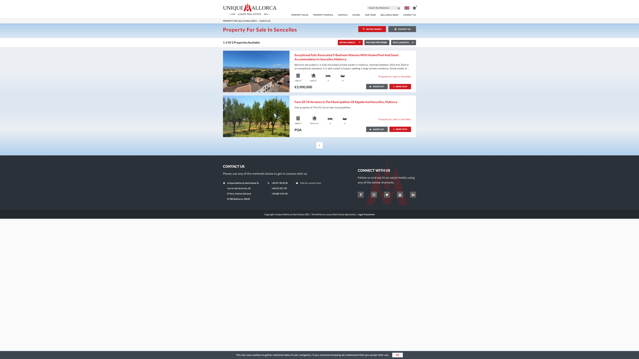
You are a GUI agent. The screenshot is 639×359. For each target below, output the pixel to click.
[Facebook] (361, 195)
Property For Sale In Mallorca (240, 20)
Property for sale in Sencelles (395, 76)
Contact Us (409, 14)
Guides (356, 14)
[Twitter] (387, 195)
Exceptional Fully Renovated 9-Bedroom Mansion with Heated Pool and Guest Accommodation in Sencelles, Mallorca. (347, 57)
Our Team (370, 14)
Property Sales (299, 14)
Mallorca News (389, 14)
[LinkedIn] (413, 195)
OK (397, 355)
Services (342, 14)
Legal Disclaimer (366, 214)
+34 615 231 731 (279, 188)
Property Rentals (323, 14)
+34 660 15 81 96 (280, 193)
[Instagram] (374, 195)
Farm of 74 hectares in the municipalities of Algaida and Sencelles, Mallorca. (346, 102)
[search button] (399, 7)
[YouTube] (400, 195)
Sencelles (265, 20)
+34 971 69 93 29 (280, 182)
